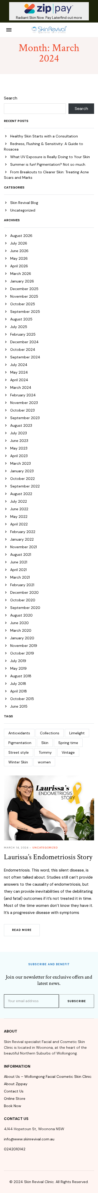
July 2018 (18, 683)
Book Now (12, 1105)
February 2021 (22, 584)
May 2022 (18, 516)
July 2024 (18, 364)
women (44, 762)
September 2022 (25, 486)
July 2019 (18, 660)
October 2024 (22, 349)
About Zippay (15, 1083)
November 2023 (24, 402)
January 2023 (22, 471)
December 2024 (24, 342)
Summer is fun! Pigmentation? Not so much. (48, 164)
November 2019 (23, 645)
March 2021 (20, 577)
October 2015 (22, 698)
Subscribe (76, 1001)
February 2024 (23, 395)
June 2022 (19, 509)
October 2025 (22, 304)
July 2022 (18, 501)
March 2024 (20, 387)
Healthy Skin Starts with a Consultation (44, 136)
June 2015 (18, 706)
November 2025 (24, 296)
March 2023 (20, 463)
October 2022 (22, 478)
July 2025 (18, 326)
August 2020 (21, 615)
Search (10, 98)
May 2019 (18, 668)
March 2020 (20, 630)
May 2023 (18, 448)
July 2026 (18, 243)
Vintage (68, 752)
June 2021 (18, 562)
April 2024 (19, 380)
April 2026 (19, 266)
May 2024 (19, 372)
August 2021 (20, 554)
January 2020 (22, 638)
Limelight (77, 733)
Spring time (68, 742)
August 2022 (21, 493)
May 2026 (19, 258)
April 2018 (18, 691)
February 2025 (23, 334)
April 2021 (18, 569)
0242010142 (14, 1149)
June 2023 (19, 440)
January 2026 (22, 281)
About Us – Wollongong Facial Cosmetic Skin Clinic (47, 1076)
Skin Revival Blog (24, 202)
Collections (49, 733)
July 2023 (18, 433)
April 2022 (19, 524)
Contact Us (14, 1091)
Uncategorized (22, 210)
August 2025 (21, 319)
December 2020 (24, 592)
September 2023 (25, 417)
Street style (18, 752)
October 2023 (22, 410)
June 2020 (19, 622)
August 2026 (21, 235)
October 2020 (22, 600)
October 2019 (22, 653)
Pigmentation (19, 742)
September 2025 (25, 311)
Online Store (14, 1098)
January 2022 (22, 539)
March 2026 (20, 273)
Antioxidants (19, 733)
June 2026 (19, 250)
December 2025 (24, 288)
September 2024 (25, 357)
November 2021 (23, 547)
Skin (44, 742)
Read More (22, 930)
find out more (71, 17)
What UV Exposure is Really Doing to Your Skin (50, 156)
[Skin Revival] (49, 30)
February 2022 (22, 531)
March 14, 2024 (16, 847)
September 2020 (25, 607)
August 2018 (20, 676)
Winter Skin (18, 762)
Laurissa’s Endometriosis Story (48, 857)
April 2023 (19, 455)
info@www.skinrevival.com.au (29, 1139)
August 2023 (21, 425)
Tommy (45, 752)
